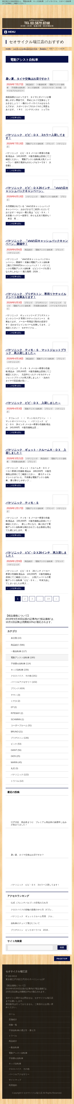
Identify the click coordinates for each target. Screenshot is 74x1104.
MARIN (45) (16, 762)
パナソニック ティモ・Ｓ (22, 502)
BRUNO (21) (17, 731)
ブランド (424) (18, 688)
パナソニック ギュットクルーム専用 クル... (32, 916)
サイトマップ (15, 1080)
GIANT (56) (16, 750)
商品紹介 (30, 84)
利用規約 (13, 1085)
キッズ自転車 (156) (20, 670)
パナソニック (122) (20, 774)
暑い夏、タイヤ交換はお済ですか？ (28, 78)
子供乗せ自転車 (18, 88)
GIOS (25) (15, 756)
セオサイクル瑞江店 (33, 1093)
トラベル (13, 1036)
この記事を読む (15, 117)
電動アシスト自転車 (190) (23, 657)
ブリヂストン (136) (20, 738)
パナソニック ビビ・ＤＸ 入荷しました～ (33, 402)
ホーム (12, 1014)
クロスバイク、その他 (51, 88)
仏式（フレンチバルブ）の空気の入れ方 (29, 903)
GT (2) (14, 707)
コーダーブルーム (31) (21, 725)
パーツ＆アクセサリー (19, 1074)
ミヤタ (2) (15, 701)
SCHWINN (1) (17, 719)
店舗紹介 (13, 1019)
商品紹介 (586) (18, 645)
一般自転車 (41, 84)
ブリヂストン (41, 303)
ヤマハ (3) (15, 695)
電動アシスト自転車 (34, 144)
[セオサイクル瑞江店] (37, 14)
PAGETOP (62, 958)
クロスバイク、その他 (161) (24, 676)
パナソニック (32, 197)
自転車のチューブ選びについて (25, 923)
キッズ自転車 (33, 88)
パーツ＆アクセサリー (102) (24, 682)
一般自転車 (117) (19, 651)
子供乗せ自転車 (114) (21, 663)
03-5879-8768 (40, 23)
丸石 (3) (14, 768)
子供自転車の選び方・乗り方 (22, 1030)
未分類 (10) (16, 638)
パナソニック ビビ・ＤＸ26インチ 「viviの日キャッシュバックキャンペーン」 (37, 189)
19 (48, 598)
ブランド (50, 144)
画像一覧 (13, 1025)
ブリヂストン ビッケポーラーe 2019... (30, 930)
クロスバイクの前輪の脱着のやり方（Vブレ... (32, 909)
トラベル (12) (17, 781)
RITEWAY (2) (17, 713)
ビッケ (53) (16, 744)
